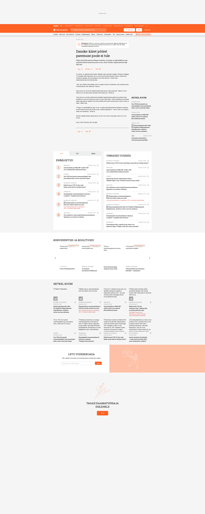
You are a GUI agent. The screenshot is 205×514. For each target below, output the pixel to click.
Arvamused (67, 191)
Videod (93, 34)
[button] (77, 363)
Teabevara (99, 34)
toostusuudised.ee (107, 25)
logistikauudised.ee (118, 25)
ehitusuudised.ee (129, 25)
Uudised (66, 174)
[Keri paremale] (150, 258)
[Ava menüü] (61, 26)
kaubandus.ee (98, 25)
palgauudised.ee (69, 25)
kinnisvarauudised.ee (139, 25)
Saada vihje (129, 34)
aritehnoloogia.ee (89, 25)
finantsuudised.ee (79, 25)
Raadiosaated (86, 34)
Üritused (77, 34)
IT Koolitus (63, 266)
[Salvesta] (98, 165)
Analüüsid (67, 165)
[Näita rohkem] (147, 26)
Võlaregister (107, 34)
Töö (114, 34)
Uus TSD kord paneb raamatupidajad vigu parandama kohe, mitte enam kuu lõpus (141, 106)
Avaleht (55, 34)
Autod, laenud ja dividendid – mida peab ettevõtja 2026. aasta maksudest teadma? (138, 339)
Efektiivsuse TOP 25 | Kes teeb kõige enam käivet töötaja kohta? (127, 163)
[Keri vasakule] (55, 258)
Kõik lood (62, 34)
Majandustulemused (70, 183)
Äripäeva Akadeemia (87, 266)
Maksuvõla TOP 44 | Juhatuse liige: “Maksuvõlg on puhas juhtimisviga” (138, 308)
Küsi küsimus (70, 34)
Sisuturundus (120, 34)
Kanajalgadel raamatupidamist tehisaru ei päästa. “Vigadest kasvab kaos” (89, 339)
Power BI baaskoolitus (67, 269)
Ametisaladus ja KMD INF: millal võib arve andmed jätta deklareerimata (140, 116)
